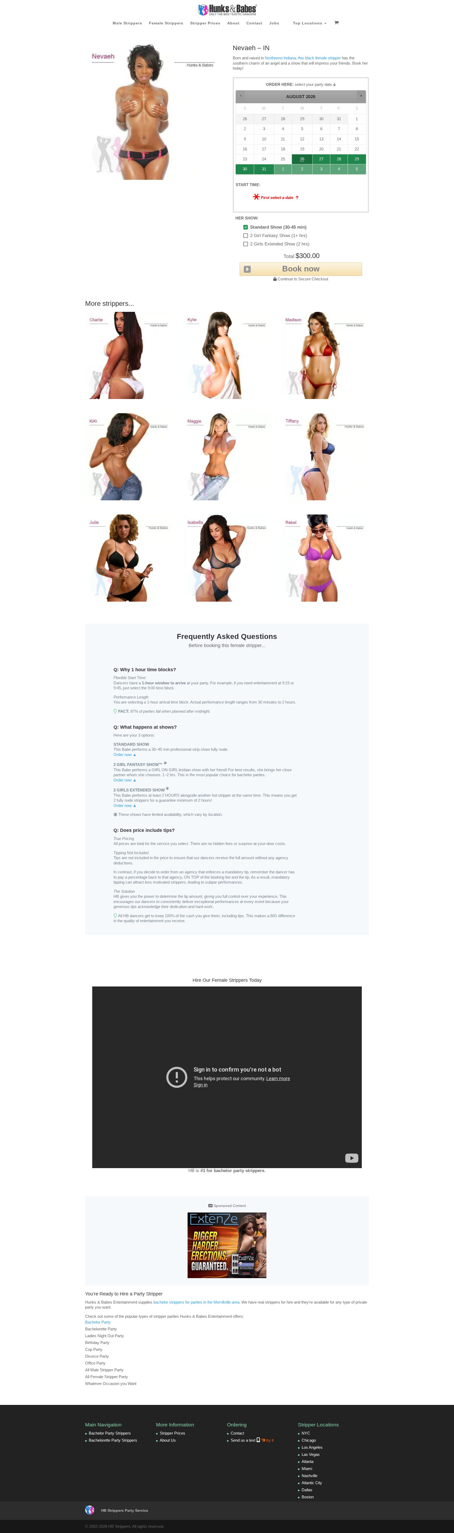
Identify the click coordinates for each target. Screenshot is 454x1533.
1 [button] (283, 170)
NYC (306, 1433)
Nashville (309, 1475)
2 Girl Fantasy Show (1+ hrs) (278, 235)
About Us (168, 1440)
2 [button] (302, 170)
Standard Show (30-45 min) (278, 227)
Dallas (307, 1490)
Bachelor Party (98, 1322)
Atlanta (307, 1461)
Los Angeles (312, 1447)
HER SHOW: (247, 218)
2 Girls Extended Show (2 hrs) (279, 244)
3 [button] (321, 170)
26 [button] (302, 160)
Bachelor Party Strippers (110, 1433)
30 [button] (242, 170)
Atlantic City (312, 1482)
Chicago (309, 1440)
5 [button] (357, 170)
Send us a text (252, 1440)
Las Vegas (311, 1454)
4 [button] (339, 170)
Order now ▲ (125, 754)
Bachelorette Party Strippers (113, 1440)
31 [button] (262, 170)
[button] (240, 95)
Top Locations (307, 23)
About (233, 23)
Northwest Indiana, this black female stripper (303, 58)
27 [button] (321, 160)
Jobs (274, 23)
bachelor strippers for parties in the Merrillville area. (196, 1302)
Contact (254, 23)
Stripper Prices (205, 23)
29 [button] (356, 160)
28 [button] (337, 160)
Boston (308, 1497)
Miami (307, 1468)
